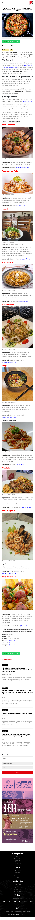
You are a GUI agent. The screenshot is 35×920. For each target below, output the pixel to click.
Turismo (17, 862)
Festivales (17, 872)
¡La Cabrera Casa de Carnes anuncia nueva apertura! (17, 714)
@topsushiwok (24, 626)
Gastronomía (17, 875)
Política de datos (27, 911)
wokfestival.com (28, 101)
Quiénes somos (17, 898)
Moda (17, 886)
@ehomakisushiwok (22, 167)
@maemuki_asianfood (9, 417)
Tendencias (17, 863)
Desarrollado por (19, 914)
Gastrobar (17, 860)
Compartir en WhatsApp (10, 41)
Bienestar (17, 888)
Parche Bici (17, 891)
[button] (2, 3)
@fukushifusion (25, 259)
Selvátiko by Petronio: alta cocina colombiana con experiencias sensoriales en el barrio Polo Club (17, 670)
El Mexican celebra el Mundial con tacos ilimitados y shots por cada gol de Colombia (17, 735)
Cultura (17, 874)
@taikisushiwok (26, 507)
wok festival (28, 65)
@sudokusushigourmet (9, 362)
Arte (17, 877)
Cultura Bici (17, 889)
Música (18, 856)
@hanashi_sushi (21, 205)
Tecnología (17, 884)
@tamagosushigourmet (9, 573)
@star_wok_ (20, 464)
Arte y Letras (17, 858)
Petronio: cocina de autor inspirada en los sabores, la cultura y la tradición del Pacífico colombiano (17, 692)
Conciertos (17, 870)
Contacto (6, 911)
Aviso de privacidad (16, 911)
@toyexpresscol (23, 301)
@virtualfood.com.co (10, 67)
